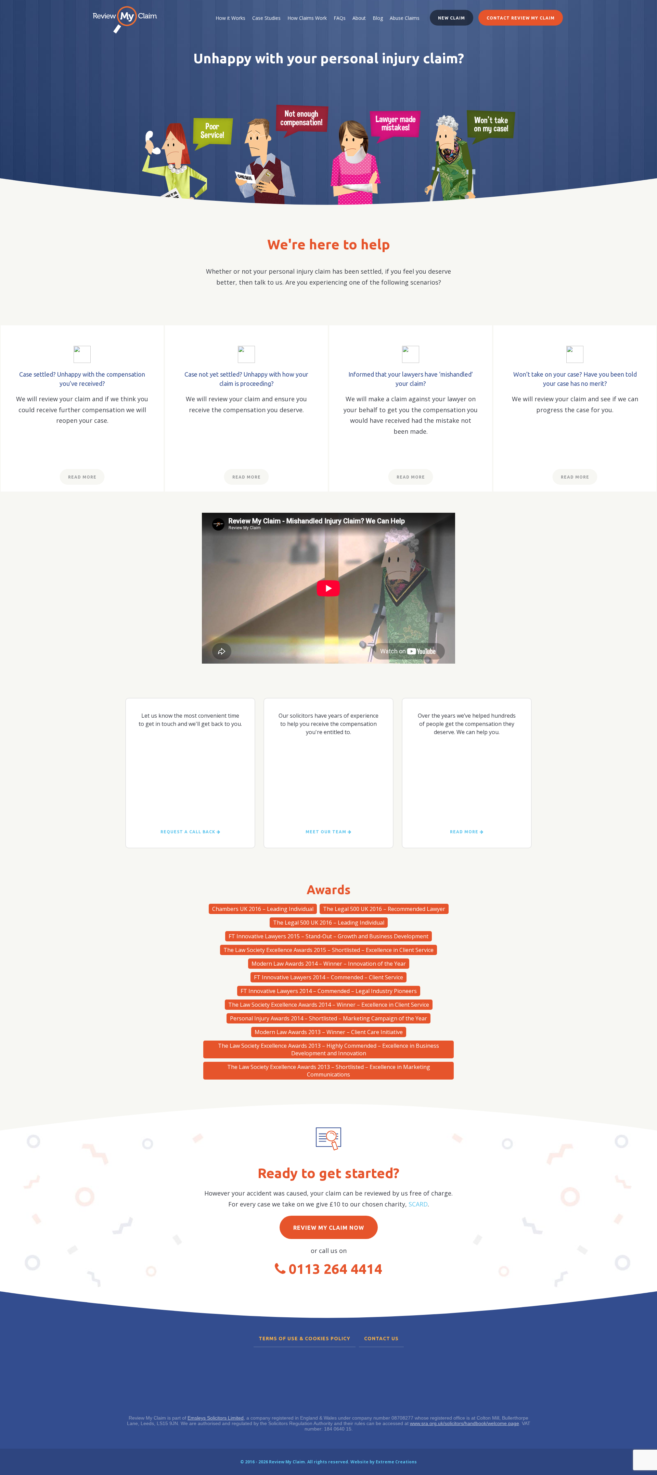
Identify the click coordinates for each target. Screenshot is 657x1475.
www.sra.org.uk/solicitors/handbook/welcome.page (464, 1423)
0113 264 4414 (335, 1269)
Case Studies (266, 18)
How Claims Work (307, 18)
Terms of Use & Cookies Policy (304, 1338)
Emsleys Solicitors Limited (216, 1418)
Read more (465, 832)
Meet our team (327, 832)
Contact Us (381, 1338)
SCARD (418, 1204)
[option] (187, 155)
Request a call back (188, 832)
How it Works (230, 18)
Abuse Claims (405, 18)
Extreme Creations (396, 1462)
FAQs (340, 18)
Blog (378, 18)
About (359, 18)
